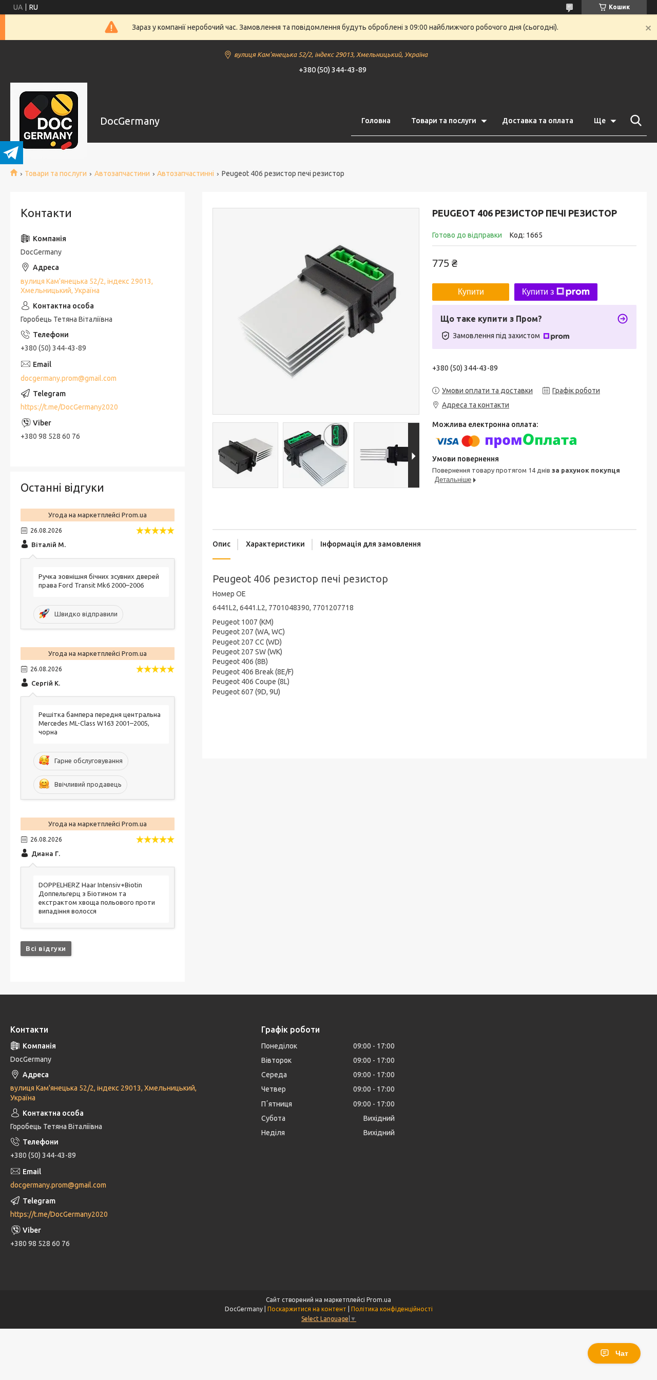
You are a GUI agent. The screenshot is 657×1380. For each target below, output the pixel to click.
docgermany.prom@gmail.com (69, 378)
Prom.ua (378, 1299)
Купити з (538, 291)
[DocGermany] (48, 121)
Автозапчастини (122, 173)
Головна (376, 120)
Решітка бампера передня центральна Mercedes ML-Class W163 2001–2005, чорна (99, 723)
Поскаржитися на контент (306, 1309)
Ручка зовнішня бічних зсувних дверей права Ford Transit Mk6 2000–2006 (98, 581)
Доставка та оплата (537, 120)
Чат (621, 1353)
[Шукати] (634, 120)
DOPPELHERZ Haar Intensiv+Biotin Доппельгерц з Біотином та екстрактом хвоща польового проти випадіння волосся (96, 898)
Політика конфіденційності (392, 1309)
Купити (471, 291)
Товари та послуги (443, 120)
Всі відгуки (46, 948)
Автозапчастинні (185, 173)
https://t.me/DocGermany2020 (69, 407)
